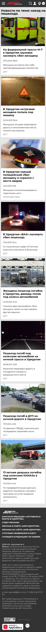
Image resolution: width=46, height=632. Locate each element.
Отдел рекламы (10, 522)
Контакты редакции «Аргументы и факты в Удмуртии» (21, 518)
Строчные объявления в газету (19, 533)
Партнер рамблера (24, 619)
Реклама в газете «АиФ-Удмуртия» (20, 526)
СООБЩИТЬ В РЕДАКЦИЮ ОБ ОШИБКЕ (21, 537)
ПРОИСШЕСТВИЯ (11, 197)
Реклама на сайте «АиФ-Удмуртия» (21, 530)
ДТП (5, 72)
